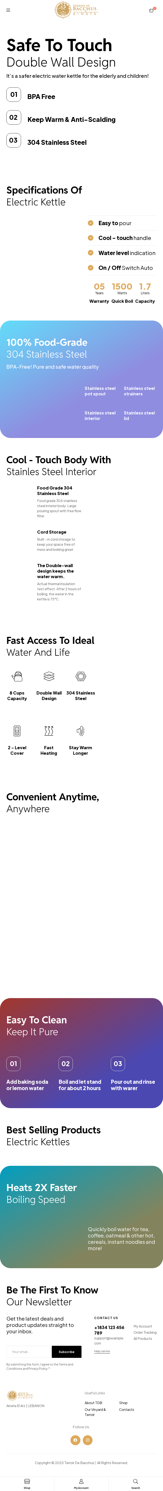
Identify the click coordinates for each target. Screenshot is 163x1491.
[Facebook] (75, 1440)
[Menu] (8, 9)
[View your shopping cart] (151, 10)
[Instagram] (88, 1440)
